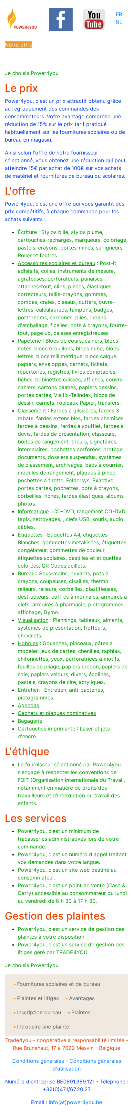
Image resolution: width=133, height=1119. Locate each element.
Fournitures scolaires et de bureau (58, 984)
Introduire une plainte (43, 1026)
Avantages (82, 998)
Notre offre (18, 44)
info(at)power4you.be (75, 1102)
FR (119, 14)
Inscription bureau (39, 1012)
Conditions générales (38, 1061)
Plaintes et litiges (38, 998)
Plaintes (80, 1012)
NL (119, 22)
